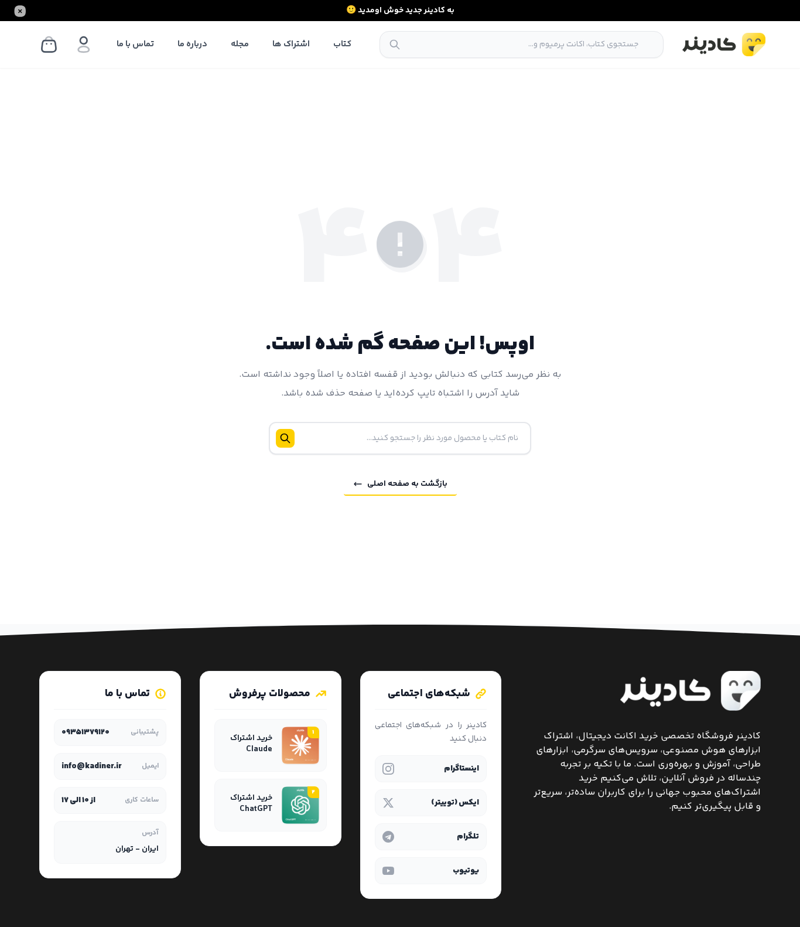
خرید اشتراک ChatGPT (251, 804)
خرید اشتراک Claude (251, 744)
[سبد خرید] (49, 44)
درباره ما (192, 44)
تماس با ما (135, 44)
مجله (240, 44)
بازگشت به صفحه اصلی (407, 484)
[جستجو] (395, 44)
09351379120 (85, 732)
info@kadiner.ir (91, 766)
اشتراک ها (291, 44)
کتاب (342, 44)
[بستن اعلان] (19, 11)
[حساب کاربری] (84, 44)
